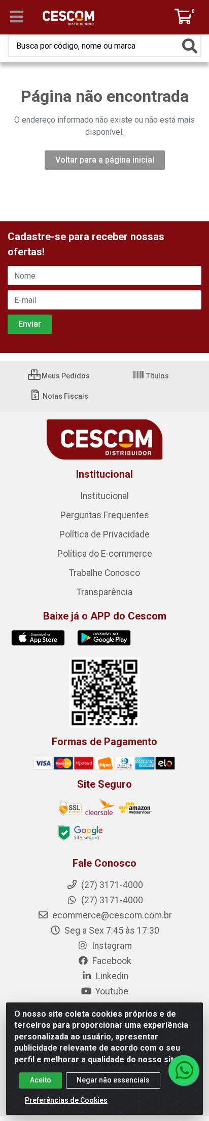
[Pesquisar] (189, 46)
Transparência (104, 592)
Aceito (40, 1080)
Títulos (157, 376)
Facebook (110, 961)
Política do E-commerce (104, 554)
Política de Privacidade (104, 534)
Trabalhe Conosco (104, 573)
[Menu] (17, 17)
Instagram (111, 946)
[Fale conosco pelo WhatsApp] (183, 1070)
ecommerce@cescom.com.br (111, 915)
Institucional (104, 496)
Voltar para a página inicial (104, 160)
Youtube (110, 991)
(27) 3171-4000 (111, 900)
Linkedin (111, 976)
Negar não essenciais (113, 1080)
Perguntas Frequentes (104, 515)
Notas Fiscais (64, 396)
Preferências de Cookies (66, 1100)
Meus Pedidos (65, 376)
